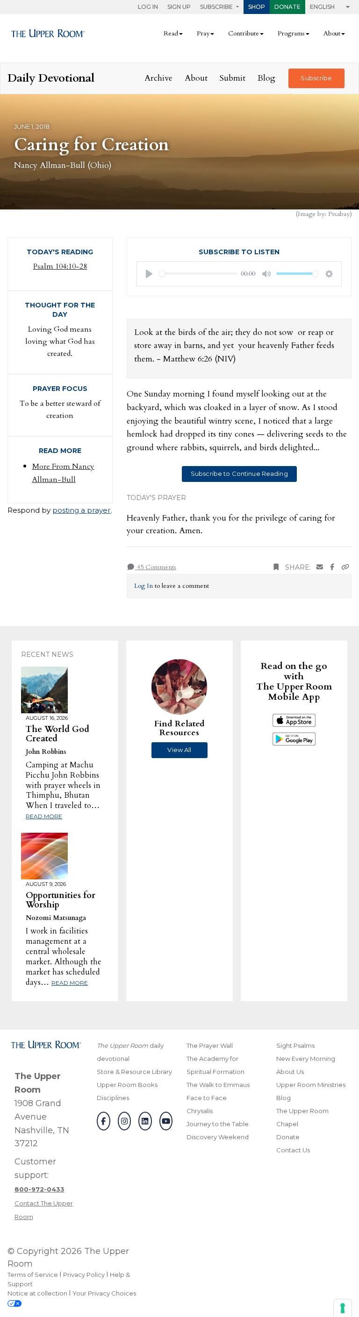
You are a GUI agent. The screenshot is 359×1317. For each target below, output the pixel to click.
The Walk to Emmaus (218, 1084)
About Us (290, 1071)
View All (179, 749)
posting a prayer (81, 510)
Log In (148, 6)
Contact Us (293, 1150)
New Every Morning (305, 1058)
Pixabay (339, 213)
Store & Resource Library (134, 1071)
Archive (158, 78)
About (196, 78)
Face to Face (207, 1097)
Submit (232, 78)
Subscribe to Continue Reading (239, 473)
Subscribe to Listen (239, 252)
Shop (256, 6)
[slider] (198, 273)
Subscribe (316, 78)
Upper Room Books (127, 1084)
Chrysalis (200, 1111)
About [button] (331, 33)
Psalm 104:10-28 (60, 266)
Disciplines (113, 1097)
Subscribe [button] (217, 6)
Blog (266, 78)
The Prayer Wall (210, 1045)
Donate (287, 6)
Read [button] (171, 33)
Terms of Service (32, 1274)
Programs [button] (291, 33)
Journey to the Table (218, 1124)
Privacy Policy (84, 1274)
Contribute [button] (243, 33)
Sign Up (179, 6)
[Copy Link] (345, 567)
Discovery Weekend (218, 1137)
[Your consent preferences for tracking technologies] (343, 1308)
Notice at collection (37, 1293)
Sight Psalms (295, 1045)
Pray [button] (203, 33)
